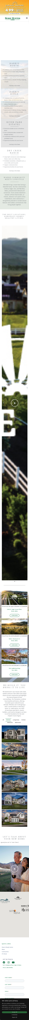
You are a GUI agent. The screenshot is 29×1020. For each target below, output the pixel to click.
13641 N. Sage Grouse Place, (14, 609)
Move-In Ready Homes (7, 947)
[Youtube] (13, 962)
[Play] (14, 403)
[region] (14, 1009)
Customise (14, 1015)
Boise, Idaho (14, 611)
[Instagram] (8, 962)
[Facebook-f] (4, 962)
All (3, 720)
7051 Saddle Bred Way (14, 668)
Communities (5, 952)
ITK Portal (4, 954)
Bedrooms (10, 723)
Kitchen (23, 720)
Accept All (14, 1012)
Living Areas (16, 720)
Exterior (8, 720)
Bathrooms (18, 723)
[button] (27, 18)
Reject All (14, 1017)
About (3, 949)
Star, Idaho (14, 670)
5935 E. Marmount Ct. (14, 639)
